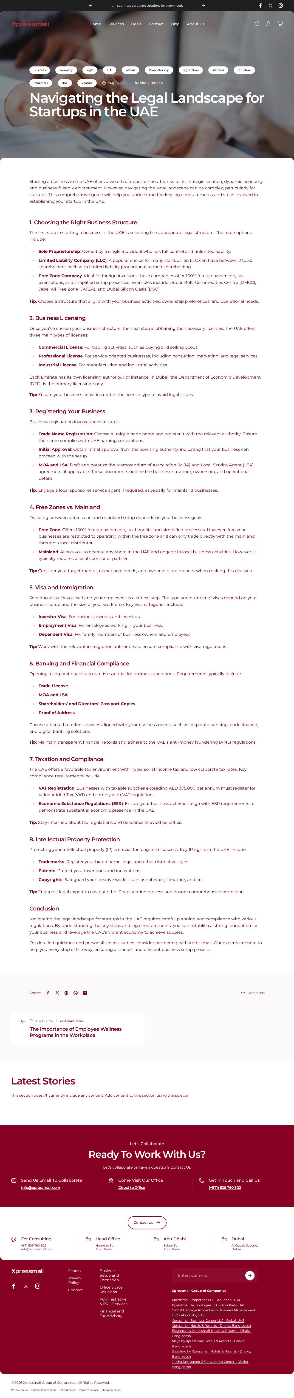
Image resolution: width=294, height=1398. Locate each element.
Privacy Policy (74, 1280)
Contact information (43, 1390)
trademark (41, 83)
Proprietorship (159, 70)
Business (40, 70)
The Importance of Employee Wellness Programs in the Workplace (76, 1032)
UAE (65, 83)
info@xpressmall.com (40, 1187)
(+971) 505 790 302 (225, 1187)
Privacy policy (19, 1390)
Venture (87, 83)
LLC (109, 70)
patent (130, 70)
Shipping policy (111, 1390)
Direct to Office (131, 1187)
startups (218, 70)
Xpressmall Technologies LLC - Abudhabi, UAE (208, 1305)
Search (74, 1270)
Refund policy (67, 1390)
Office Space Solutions (111, 1289)
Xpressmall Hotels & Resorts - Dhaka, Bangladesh (211, 1326)
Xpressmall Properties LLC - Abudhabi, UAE (206, 1300)
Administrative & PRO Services (113, 1301)
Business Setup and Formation (109, 1275)
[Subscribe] (249, 1275)
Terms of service (89, 1390)
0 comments (256, 993)
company (66, 70)
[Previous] (90, 5)
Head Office (108, 1238)
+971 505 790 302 (33, 1245)
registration (191, 70)
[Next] (203, 5)
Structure (244, 70)
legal (90, 70)
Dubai (238, 1238)
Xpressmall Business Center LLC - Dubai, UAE (208, 1320)
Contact (75, 1290)
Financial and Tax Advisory (112, 1313)
